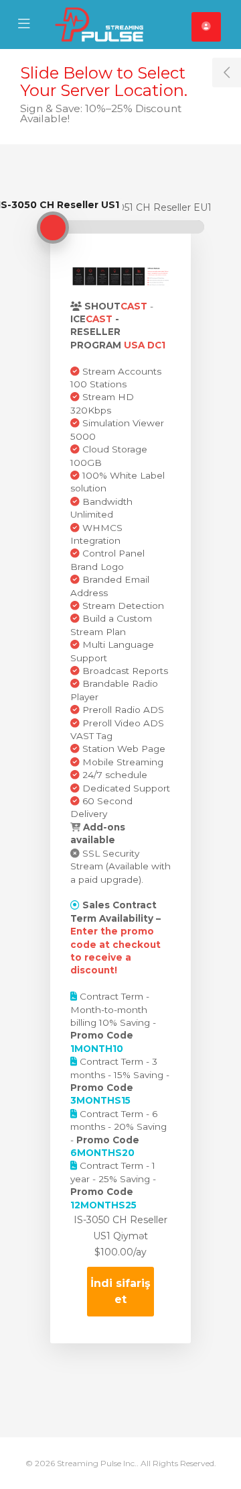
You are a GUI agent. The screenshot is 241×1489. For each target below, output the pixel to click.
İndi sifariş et (120, 1291)
